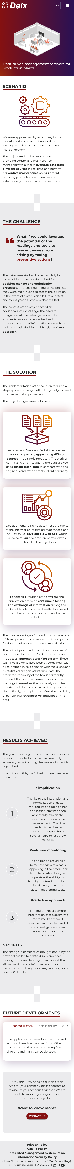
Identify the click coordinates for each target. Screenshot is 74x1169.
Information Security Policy (37, 1157)
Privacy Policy (37, 1144)
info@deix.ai (43, 1165)
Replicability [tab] (48, 1026)
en (58, 5)
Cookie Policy (37, 1148)
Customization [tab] (22, 1026)
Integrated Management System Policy (37, 1153)
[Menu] (67, 5)
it (62, 5)
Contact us (37, 1116)
